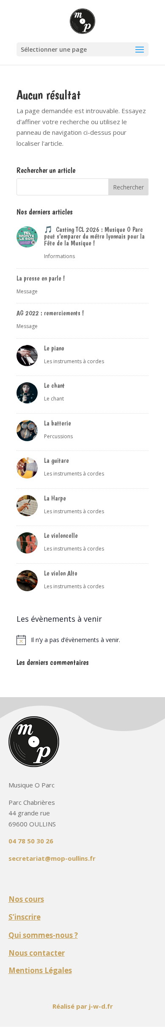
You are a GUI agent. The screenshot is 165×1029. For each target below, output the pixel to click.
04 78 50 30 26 (30, 841)
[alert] (82, 640)
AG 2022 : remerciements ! (50, 313)
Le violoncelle (61, 535)
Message (27, 291)
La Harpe (55, 498)
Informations (59, 256)
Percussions (58, 436)
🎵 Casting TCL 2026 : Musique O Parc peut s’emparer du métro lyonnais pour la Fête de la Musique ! (94, 236)
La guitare (56, 460)
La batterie (57, 423)
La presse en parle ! (40, 278)
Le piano (54, 348)
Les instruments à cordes (74, 361)
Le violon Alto (60, 573)
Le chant (54, 385)
